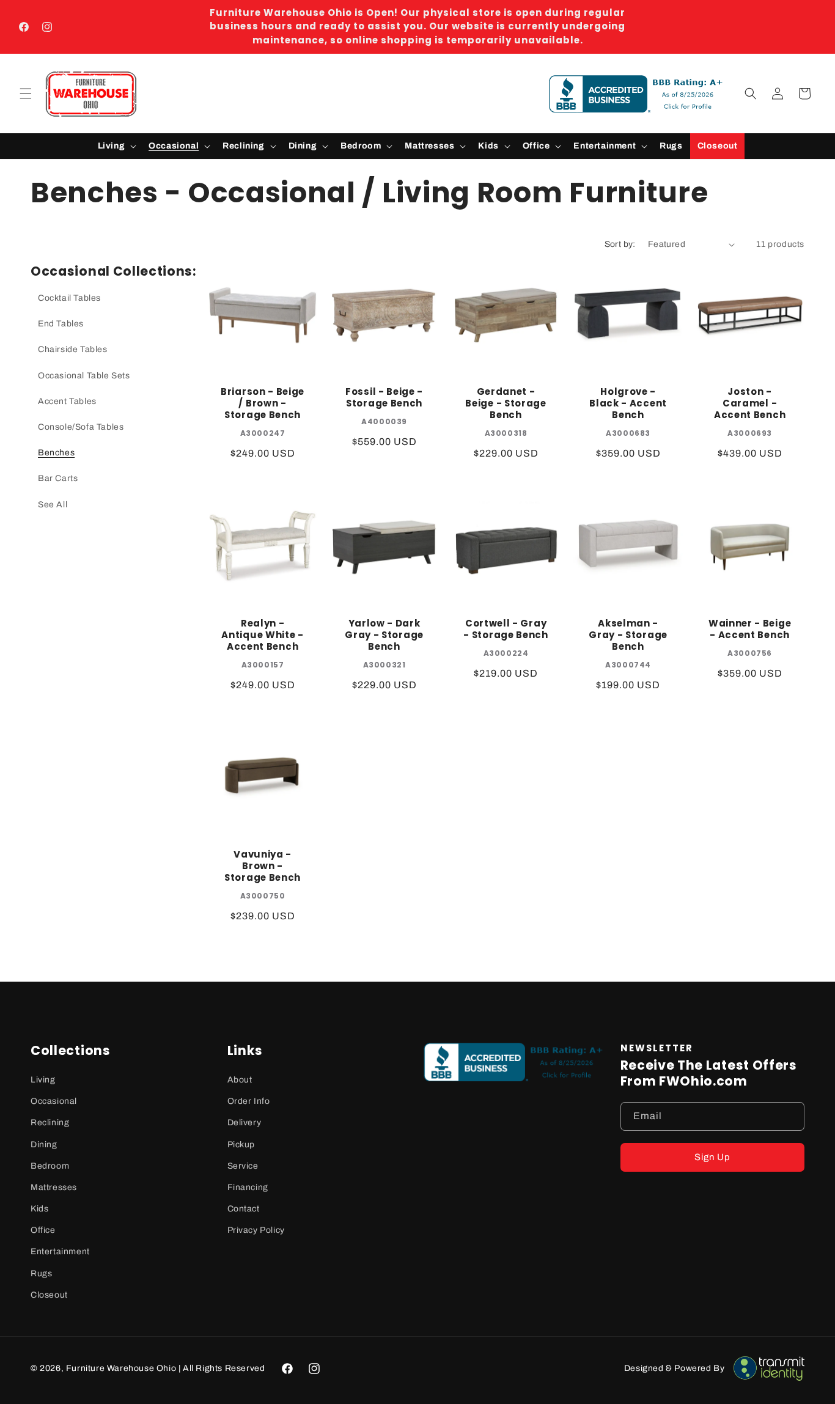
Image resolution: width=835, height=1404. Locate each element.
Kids (39, 1208)
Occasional (54, 1101)
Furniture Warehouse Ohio (121, 1368)
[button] (25, 93)
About (239, 1079)
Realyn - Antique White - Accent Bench (262, 635)
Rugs (41, 1273)
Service (243, 1166)
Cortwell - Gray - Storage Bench (506, 629)
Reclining (50, 1122)
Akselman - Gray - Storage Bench (628, 635)
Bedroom (50, 1166)
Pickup (241, 1144)
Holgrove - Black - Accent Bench (628, 403)
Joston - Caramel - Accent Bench (749, 403)
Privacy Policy (256, 1230)
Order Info (248, 1101)
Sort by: (620, 244)
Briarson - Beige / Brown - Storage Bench (262, 403)
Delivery (244, 1122)
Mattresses (54, 1187)
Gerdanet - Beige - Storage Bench (506, 403)
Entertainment (60, 1251)
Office (43, 1230)
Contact (243, 1208)
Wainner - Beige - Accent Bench (749, 629)
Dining (44, 1144)
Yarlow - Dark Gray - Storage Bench (384, 635)
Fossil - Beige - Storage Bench (384, 398)
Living (43, 1079)
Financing (247, 1187)
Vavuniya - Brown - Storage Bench (262, 867)
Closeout (49, 1294)
